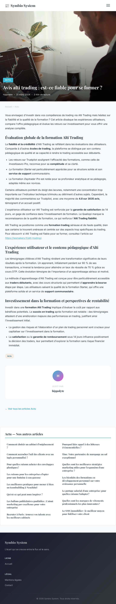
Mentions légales (13, 580)
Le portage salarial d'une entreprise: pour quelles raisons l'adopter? (84, 492)
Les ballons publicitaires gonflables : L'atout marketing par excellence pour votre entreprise (30, 504)
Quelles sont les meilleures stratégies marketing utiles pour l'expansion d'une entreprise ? (83, 467)
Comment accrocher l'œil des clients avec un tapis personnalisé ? (30, 456)
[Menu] (108, 5)
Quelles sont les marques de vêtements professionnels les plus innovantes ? (83, 502)
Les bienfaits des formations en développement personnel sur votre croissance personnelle (81, 481)
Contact (9, 585)
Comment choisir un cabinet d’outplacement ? (30, 446)
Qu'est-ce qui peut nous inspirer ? (25, 494)
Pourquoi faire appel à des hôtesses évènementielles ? (81, 446)
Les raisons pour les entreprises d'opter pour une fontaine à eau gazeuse (28, 476)
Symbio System (20, 5)
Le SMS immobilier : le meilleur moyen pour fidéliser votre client (83, 512)
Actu (8, 80)
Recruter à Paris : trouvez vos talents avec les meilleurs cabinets (29, 516)
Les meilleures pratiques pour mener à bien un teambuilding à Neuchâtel (30, 486)
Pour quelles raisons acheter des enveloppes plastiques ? (30, 466)
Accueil (8, 106)
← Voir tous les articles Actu (20, 408)
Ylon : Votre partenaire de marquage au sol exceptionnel (84, 456)
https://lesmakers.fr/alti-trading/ (23, 238)
